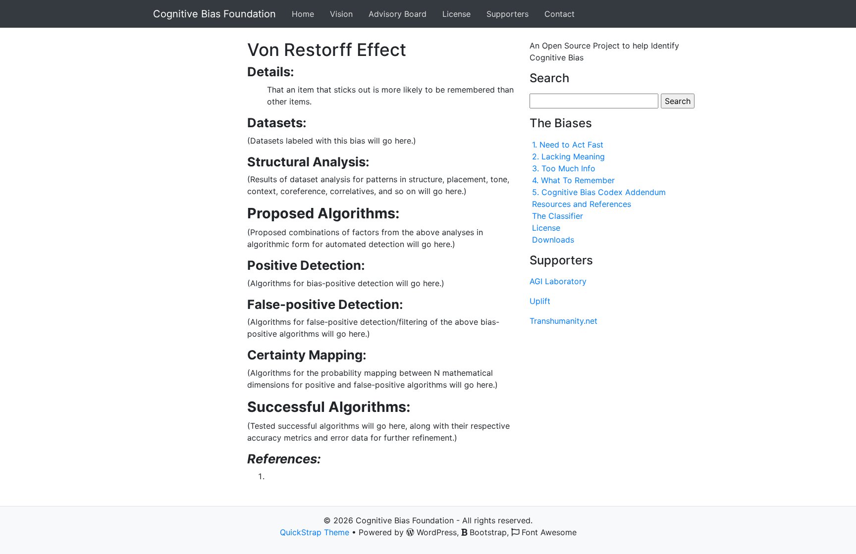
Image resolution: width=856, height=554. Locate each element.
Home (303, 14)
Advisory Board (398, 14)
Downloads (553, 240)
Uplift (540, 301)
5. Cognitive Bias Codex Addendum (599, 192)
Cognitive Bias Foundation (214, 14)
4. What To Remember (573, 180)
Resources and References (581, 204)
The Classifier (557, 216)
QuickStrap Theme (314, 532)
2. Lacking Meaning (568, 156)
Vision (341, 14)
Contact (559, 14)
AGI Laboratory (558, 281)
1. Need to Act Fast (567, 145)
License (456, 14)
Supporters (507, 14)
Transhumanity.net (563, 321)
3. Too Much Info (563, 168)
